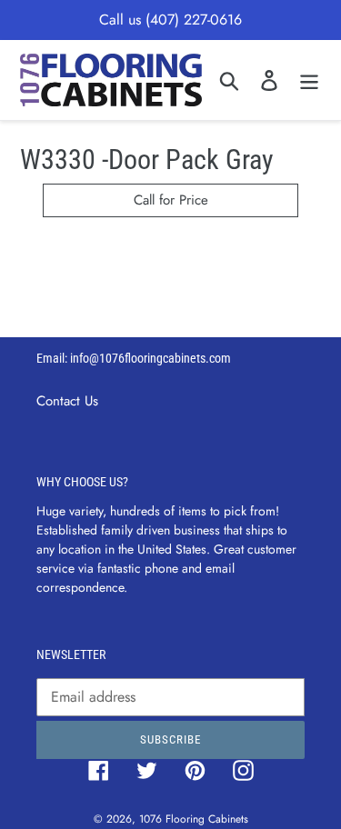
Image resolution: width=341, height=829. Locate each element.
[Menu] (309, 80)
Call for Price (171, 200)
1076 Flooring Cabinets (193, 819)
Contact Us (67, 401)
